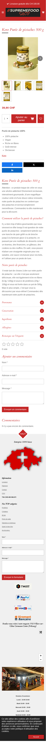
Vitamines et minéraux (9, 523)
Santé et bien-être (7, 526)
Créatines (5, 511)
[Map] (23, 646)
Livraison (5, 482)
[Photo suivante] (40, 58)
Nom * (5, 362)
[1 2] (6, 118)
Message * (6, 388)
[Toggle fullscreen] (41, 632)
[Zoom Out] (41, 659)
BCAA (4, 515)
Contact (4, 489)
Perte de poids (6, 519)
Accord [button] (36, 737)
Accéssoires (6, 530)
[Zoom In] (41, 656)
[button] (7, 86)
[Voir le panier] (43, 12)
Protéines (5, 507)
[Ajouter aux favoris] (41, 118)
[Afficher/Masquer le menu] (3, 12)
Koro (4, 156)
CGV (3, 493)
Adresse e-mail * (9, 375)
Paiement (5, 486)
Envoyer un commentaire (15, 409)
